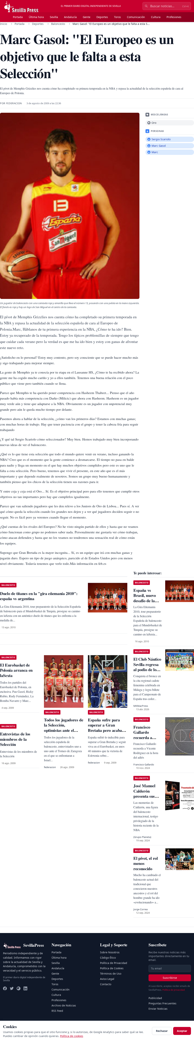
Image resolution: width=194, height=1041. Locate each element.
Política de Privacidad (113, 963)
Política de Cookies (112, 968)
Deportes (102, 17)
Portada (18, 17)
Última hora (36, 17)
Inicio (3, 24)
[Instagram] (18, 988)
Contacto (105, 984)
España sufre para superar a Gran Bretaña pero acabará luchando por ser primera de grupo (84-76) (107, 733)
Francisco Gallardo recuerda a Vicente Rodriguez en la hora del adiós (146, 740)
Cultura (155, 17)
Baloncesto (58, 24)
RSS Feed (57, 1011)
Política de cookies (71, 1036)
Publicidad (155, 998)
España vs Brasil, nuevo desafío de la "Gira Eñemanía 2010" (144, 603)
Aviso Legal (107, 979)
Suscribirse (170, 978)
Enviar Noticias (158, 1008)
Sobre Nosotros (110, 952)
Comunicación (136, 17)
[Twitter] (12, 988)
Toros (117, 17)
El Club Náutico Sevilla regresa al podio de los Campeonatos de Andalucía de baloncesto (147, 672)
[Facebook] (5, 988)
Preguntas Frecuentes (162, 1003)
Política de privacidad (173, 989)
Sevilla (54, 17)
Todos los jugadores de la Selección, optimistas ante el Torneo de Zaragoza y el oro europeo (63, 730)
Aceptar (182, 1031)
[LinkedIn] (25, 988)
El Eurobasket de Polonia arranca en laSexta (16, 670)
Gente (86, 17)
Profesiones (174, 17)
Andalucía (70, 17)
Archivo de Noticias (64, 1005)
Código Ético (108, 957)
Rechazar (162, 1031)
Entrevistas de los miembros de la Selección (15, 739)
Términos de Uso (110, 973)
